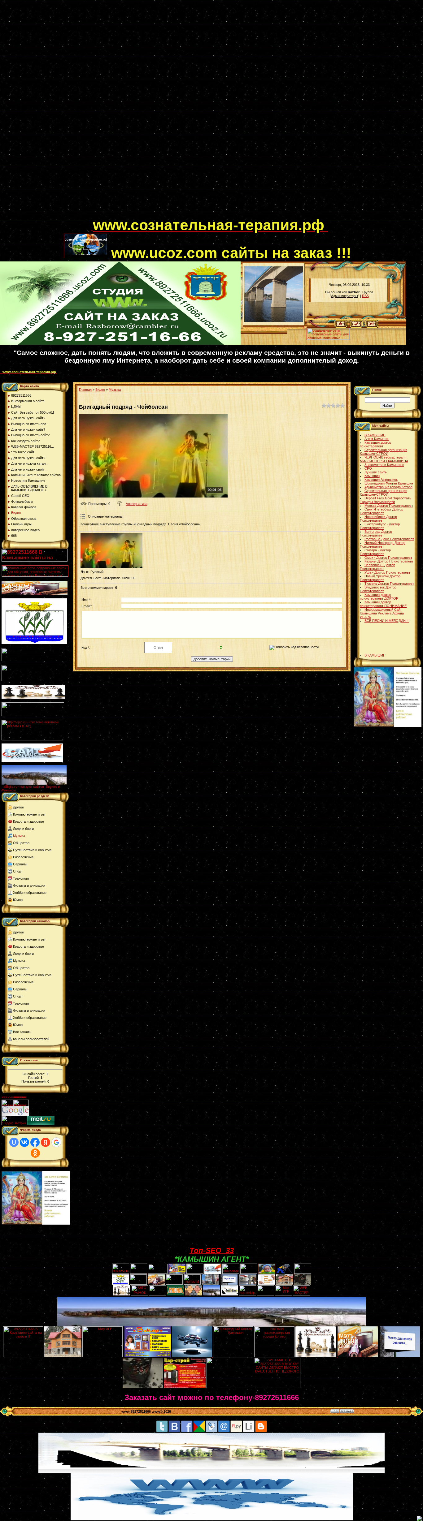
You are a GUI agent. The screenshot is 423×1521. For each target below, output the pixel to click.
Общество (21, 843)
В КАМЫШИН (375, 435)
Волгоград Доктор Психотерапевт (376, 533)
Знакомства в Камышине (384, 465)
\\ (303, 327)
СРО (368, 468)
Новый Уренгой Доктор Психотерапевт (380, 578)
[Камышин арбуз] (194, 1272)
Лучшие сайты (375, 472)
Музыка (19, 836)
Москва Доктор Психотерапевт (388, 505)
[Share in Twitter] (162, 1431)
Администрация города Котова (388, 487)
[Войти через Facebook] (35, 1142)
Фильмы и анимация (29, 885)
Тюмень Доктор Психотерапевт (389, 583)
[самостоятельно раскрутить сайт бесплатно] (15, 1114)
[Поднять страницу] (419, 1518)
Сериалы (20, 864)
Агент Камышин (376, 439)
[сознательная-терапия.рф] (92, 229)
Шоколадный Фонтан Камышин (388, 483)
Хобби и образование (29, 892)
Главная (85, 389)
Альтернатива (136, 504)
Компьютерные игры (29, 814)
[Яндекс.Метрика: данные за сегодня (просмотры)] (14, 1120)
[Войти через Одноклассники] (35, 1153)
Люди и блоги (23, 828)
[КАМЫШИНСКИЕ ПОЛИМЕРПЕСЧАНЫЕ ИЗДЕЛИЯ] (193, 1294)
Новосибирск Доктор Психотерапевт (378, 518)
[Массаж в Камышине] (138, 1272)
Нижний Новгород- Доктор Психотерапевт (382, 544)
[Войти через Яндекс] (45, 1142)
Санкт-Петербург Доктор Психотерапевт (381, 511)
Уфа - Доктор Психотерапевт (387, 572)
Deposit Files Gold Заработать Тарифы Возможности (385, 500)
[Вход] (371, 326)
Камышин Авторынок (381, 479)
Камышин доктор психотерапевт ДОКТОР (379, 596)
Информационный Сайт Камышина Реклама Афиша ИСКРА (382, 613)
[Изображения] (111, 550)
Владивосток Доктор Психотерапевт (378, 589)
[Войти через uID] (14, 1142)
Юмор (18, 900)
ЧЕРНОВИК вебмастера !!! (385, 457)
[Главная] (340, 326)
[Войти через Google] (56, 1142)
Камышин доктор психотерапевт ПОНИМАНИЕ (383, 604)
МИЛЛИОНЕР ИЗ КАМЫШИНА (384, 461)
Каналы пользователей (31, 1039)
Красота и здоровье (28, 821)
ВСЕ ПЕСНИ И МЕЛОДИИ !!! (386, 621)
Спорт (18, 871)
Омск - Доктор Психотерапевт (388, 557)
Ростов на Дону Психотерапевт (389, 539)
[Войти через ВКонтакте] (24, 1142)
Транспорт (21, 878)
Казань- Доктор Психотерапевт (388, 561)
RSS (365, 296)
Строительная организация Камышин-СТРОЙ (383, 451)
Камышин (372, 476)
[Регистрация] (356, 326)
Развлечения (23, 857)
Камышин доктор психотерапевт (375, 444)
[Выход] (33, 715)
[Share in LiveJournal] (211, 1431)
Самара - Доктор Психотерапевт (375, 552)
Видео (100, 389)
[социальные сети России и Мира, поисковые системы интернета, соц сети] (328, 338)
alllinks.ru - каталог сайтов (23, 786)
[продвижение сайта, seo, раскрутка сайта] (42, 1114)
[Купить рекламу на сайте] (34, 783)
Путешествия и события (32, 850)
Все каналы (22, 1032)
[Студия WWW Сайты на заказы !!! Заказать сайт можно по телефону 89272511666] (120, 343)
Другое (18, 807)
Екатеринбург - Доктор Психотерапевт (380, 526)
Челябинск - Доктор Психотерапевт (377, 567)
